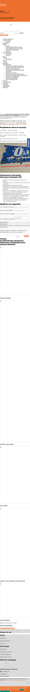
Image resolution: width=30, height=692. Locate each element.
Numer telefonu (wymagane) (7, 213)
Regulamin (3, 649)
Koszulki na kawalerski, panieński (16, 75)
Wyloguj (2, 643)
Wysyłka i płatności (5, 654)
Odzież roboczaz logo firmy (8, 39)
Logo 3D (5, 83)
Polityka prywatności (6, 651)
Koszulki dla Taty (11, 72)
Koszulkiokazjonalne (7, 64)
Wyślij (26, 236)
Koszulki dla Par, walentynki (15, 67)
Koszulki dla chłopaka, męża (15, 74)
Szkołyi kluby (5, 61)
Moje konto (3, 638)
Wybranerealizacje (6, 85)
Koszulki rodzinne (12, 78)
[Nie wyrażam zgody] (10, 691)
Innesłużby (5, 57)
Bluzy (7, 45)
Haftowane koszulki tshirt (14, 48)
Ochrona (9, 59)
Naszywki (6, 43)
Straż (4, 44)
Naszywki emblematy (12, 50)
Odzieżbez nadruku (7, 81)
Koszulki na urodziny (12, 68)
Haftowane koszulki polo (14, 47)
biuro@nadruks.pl (22, 124)
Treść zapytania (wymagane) (7, 219)
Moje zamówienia (5, 640)
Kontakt (5, 87)
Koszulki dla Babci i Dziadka (15, 66)
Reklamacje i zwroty (6, 657)
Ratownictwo (7, 52)
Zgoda (21, 689)
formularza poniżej (11, 123)
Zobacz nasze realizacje (7, 628)
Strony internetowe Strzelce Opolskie (15, 680)
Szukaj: (1, 33)
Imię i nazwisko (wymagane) (7, 207)
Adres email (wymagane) (6, 210)
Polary (8, 41)
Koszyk (4, 35)
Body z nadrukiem (11, 79)
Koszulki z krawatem (12, 76)
